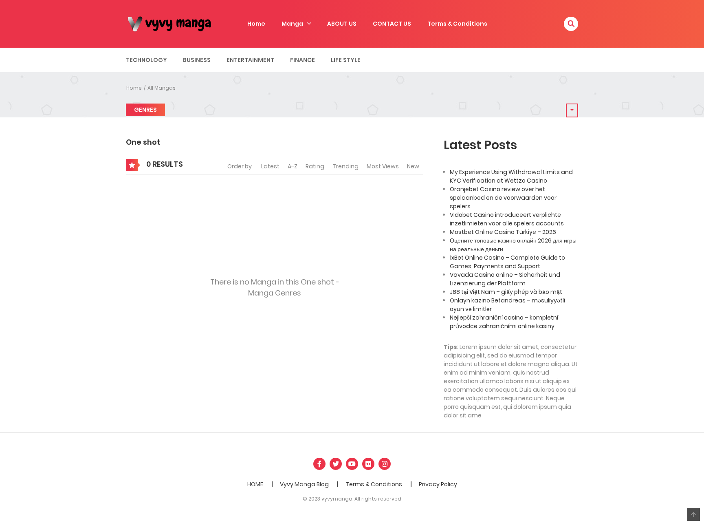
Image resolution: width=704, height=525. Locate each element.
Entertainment (250, 60)
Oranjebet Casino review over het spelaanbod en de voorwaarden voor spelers (503, 197)
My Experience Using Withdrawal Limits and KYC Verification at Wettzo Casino (511, 176)
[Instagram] (384, 464)
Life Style (346, 60)
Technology (146, 60)
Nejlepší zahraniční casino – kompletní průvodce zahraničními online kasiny (504, 321)
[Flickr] (368, 464)
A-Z (292, 166)
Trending (345, 166)
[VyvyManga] (173, 23)
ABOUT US (341, 24)
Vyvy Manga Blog (304, 484)
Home (256, 24)
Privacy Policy (438, 484)
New (413, 166)
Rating (315, 166)
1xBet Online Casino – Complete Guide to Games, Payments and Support (507, 262)
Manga (292, 24)
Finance (302, 60)
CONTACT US (392, 24)
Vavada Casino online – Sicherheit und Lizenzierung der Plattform (505, 279)
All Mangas (161, 87)
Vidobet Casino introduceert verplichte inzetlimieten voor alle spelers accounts (507, 219)
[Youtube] (352, 464)
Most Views (383, 166)
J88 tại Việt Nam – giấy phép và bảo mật (506, 292)
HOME (255, 484)
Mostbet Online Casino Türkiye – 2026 (503, 232)
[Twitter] (336, 464)
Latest (270, 166)
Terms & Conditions (457, 24)
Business (197, 60)
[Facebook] (319, 464)
